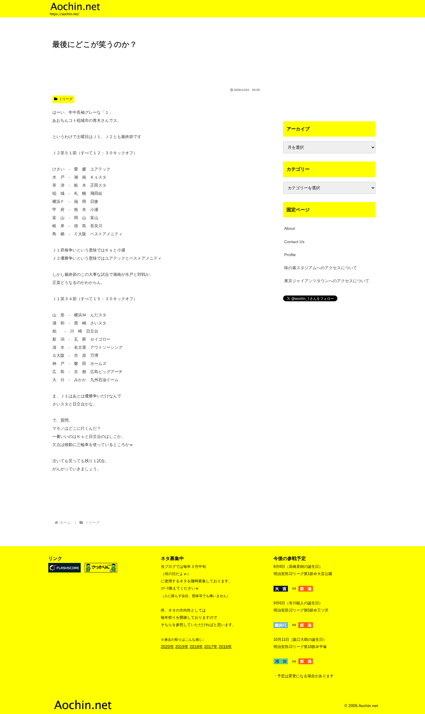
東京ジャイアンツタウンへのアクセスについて (326, 280)
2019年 (182, 646)
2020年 (167, 646)
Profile (290, 254)
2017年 (210, 646)
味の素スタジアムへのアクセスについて (320, 267)
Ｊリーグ (66, 99)
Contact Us (294, 241)
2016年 (225, 646)
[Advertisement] (157, 67)
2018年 (196, 646)
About (289, 228)
